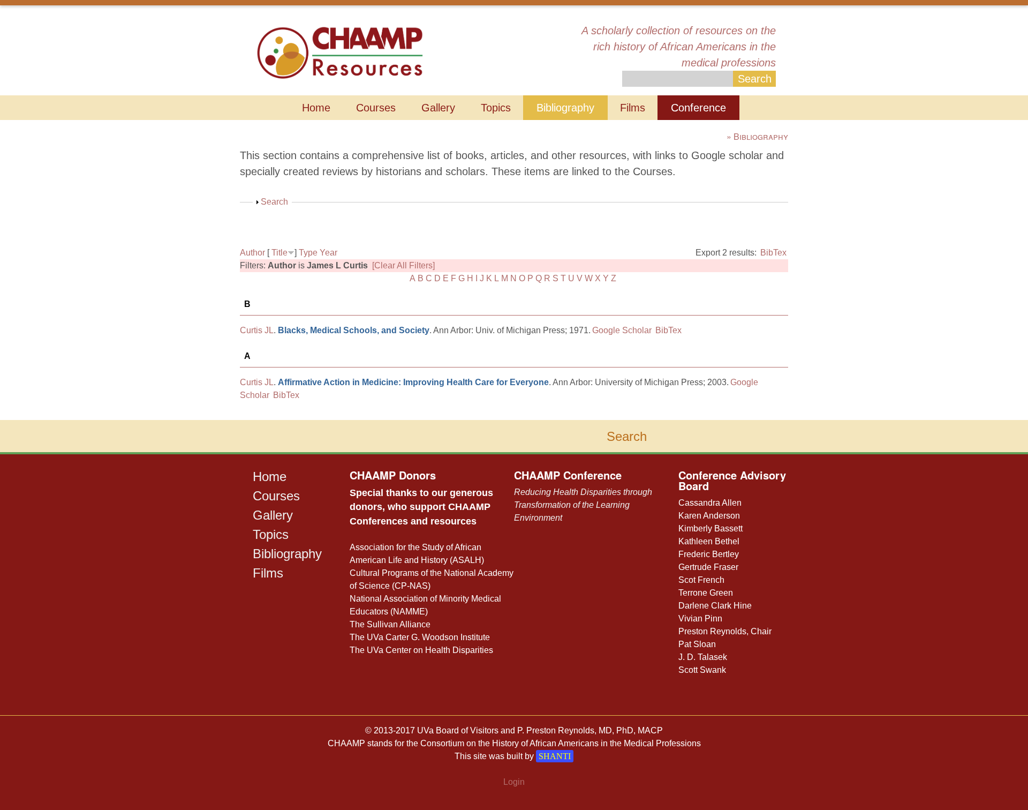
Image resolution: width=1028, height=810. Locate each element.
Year (328, 252)
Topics (496, 108)
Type (308, 252)
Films (632, 108)
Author (252, 252)
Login (514, 781)
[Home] (339, 51)
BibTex (773, 252)
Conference (698, 108)
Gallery (438, 108)
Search (274, 201)
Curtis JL (257, 330)
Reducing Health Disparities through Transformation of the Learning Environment (583, 505)
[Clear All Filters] (403, 265)
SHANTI (555, 756)
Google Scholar (622, 330)
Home (316, 108)
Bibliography (565, 108)
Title (279, 252)
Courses (376, 108)
